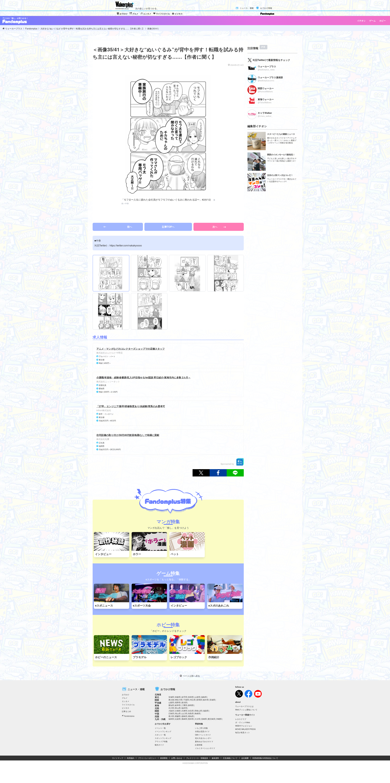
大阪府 (171, 710)
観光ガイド (159, 744)
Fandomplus (129, 716)
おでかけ (124, 13)
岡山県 (178, 713)
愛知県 (171, 705)
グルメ (135, 13)
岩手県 (184, 697)
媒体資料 (215, 758)
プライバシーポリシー (147, 758)
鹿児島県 (211, 719)
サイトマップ (117, 758)
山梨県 (171, 702)
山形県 (197, 697)
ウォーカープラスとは (244, 706)
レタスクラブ (240, 719)
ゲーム (372, 20)
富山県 (178, 708)
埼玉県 (192, 699)
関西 (157, 710)
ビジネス (179, 13)
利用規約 (130, 758)
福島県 (204, 697)
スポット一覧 (160, 734)
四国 (157, 716)
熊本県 (191, 719)
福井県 (184, 708)
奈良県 (191, 710)
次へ (215, 226)
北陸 (157, 708)
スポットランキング (163, 738)
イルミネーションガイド (205, 748)
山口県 (184, 713)
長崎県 (184, 719)
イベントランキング (163, 731)
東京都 (171, 699)
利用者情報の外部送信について (265, 758)
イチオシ (361, 20)
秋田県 (191, 697)
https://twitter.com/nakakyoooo (126, 245)
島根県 (197, 713)
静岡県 (191, 705)
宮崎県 (204, 719)
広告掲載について (230, 758)
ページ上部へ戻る (191, 675)
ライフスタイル (163, 13)
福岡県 (171, 719)
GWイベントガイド (203, 734)
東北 (157, 697)
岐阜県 (178, 705)
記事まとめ (126, 711)
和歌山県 (198, 710)
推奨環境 (163, 758)
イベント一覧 (160, 728)
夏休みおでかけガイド (204, 741)
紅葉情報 (198, 744)
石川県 (171, 708)
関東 (157, 699)
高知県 (191, 716)
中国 (157, 713)
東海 (157, 705)
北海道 (158, 694)
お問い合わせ (176, 758)
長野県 (178, 702)
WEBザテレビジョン (243, 725)
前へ (129, 226)
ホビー (382, 20)
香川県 (171, 716)
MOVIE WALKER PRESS (245, 729)
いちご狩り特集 (201, 728)
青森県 (178, 697)
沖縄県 (219, 719)
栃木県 (206, 699)
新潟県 (184, 702)
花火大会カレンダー (203, 738)
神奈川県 (178, 699)
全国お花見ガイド (202, 731)
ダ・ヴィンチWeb (242, 722)
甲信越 (158, 702)
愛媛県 (178, 716)
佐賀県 (178, 719)
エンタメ (147, 13)
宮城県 (171, 697)
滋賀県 (206, 710)
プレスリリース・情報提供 (197, 758)
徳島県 (184, 716)
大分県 (197, 719)
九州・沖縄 (160, 719)
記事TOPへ (168, 226)
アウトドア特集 (161, 741)
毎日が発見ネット (242, 732)
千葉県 (186, 699)
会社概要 (245, 758)
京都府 (178, 710)
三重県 (184, 705)
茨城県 (212, 699)
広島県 (171, 713)
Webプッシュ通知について (246, 709)
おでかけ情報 (266, 8)
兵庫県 (184, 710)
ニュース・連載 (247, 8)
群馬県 (199, 699)
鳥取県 (191, 713)
